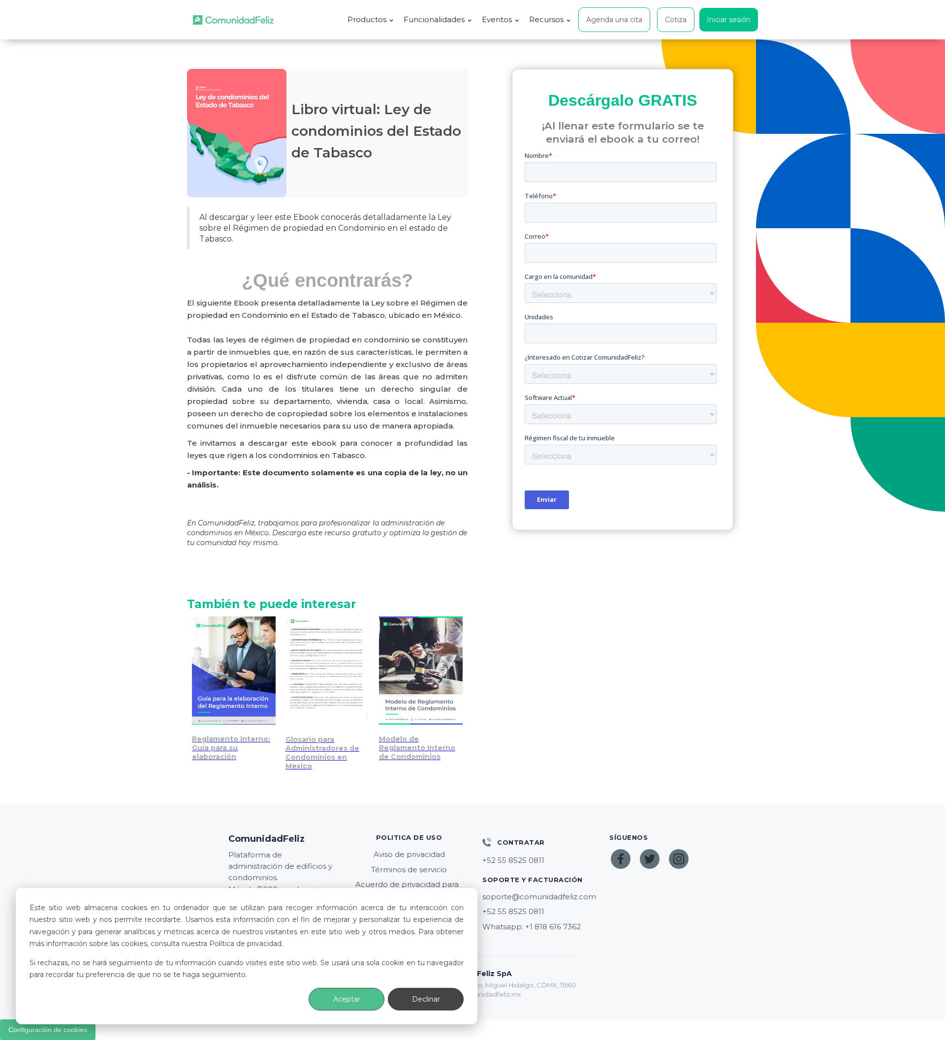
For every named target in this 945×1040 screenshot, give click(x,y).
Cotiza (676, 19)
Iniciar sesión (729, 19)
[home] (233, 20)
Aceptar (346, 999)
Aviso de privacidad (409, 854)
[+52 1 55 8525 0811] (536, 860)
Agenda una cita (614, 19)
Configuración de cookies (47, 1030)
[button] (370, 19)
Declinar (426, 999)
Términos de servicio (409, 869)
